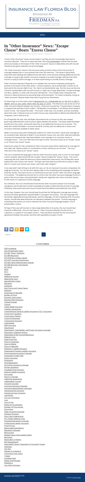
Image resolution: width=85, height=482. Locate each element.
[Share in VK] (11, 229)
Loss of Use (8, 402)
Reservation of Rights (12, 439)
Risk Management (11, 442)
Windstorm (8, 463)
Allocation (8, 283)
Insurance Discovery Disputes (15, 386)
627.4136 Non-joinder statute (15, 258)
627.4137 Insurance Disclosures (16, 260)
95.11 (6, 272)
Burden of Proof (10, 295)
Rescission (8, 437)
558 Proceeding (10, 248)
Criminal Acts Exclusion (13, 321)
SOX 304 (7, 449)
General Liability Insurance (14, 372)
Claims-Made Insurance (13, 307)
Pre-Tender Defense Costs (14, 419)
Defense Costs (10, 337)
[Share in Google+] (22, 229)
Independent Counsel (12, 381)
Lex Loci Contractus (11, 398)
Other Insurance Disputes (35, 54)
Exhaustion (8, 360)
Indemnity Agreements (13, 379)
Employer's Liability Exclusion (15, 349)
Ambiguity (8, 286)
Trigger (7, 456)
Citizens (7, 304)
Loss (6, 400)
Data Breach (9, 328)
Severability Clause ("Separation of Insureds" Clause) (24, 444)
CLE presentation (53, 61)
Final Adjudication (11, 363)
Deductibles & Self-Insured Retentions (19, 335)
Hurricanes (8, 374)
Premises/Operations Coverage (16, 421)
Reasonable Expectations (14, 428)
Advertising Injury (11, 279)
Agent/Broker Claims (12, 281)
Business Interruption (12, 297)
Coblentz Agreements (12, 309)
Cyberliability (9, 323)
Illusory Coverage (11, 377)
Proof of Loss (9, 426)
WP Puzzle (77, 478)
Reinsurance (9, 433)
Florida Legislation (11, 367)
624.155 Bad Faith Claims (13, 251)
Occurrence (8, 409)
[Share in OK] (17, 229)
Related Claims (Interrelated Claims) (18, 435)
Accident (7, 274)
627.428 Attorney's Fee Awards (16, 265)
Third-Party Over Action (13, 454)
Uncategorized (48, 54)
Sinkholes (8, 447)
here (41, 66)
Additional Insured (22, 54)
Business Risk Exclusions (13, 300)
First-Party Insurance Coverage (16, 365)
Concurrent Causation (12, 314)
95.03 (6, 269)
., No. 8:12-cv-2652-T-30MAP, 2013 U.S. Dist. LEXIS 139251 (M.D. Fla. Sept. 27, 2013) (42, 102)
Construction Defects (12, 316)
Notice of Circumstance (13, 405)
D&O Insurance (10, 325)
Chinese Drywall (10, 302)
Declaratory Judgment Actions (15, 332)
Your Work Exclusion (12, 465)
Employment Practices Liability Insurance (20, 351)
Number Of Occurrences (13, 407)
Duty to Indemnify (11, 346)
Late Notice (8, 395)
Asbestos (7, 290)
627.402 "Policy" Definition (14, 253)
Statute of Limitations (12, 451)
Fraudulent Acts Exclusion (14, 370)
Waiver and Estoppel (12, 461)
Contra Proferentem (12, 318)
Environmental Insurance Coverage (18, 353)
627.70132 (8, 267)
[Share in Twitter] (27, 229)
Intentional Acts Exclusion (14, 391)
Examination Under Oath (13, 356)
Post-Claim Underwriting (13, 416)
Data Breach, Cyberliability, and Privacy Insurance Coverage (27, 330)
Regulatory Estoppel (12, 430)
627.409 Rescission (11, 255)
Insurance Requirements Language (18, 388)
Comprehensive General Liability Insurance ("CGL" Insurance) (28, 311)
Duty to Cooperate (11, 342)
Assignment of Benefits (13, 293)
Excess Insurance (11, 358)
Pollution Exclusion (11, 414)
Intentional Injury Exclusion (15, 393)
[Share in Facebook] (6, 229)
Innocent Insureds (11, 384)
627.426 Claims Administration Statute (19, 262)
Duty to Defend (10, 344)
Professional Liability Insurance (16, 423)
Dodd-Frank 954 (10, 339)
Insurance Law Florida (11, 476)
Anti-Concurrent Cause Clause (16, 288)
